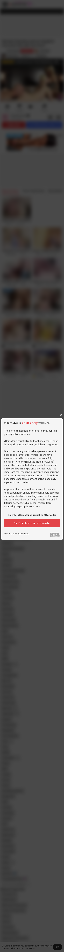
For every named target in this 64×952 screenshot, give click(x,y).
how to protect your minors (16, 534)
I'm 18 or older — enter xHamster (32, 523)
